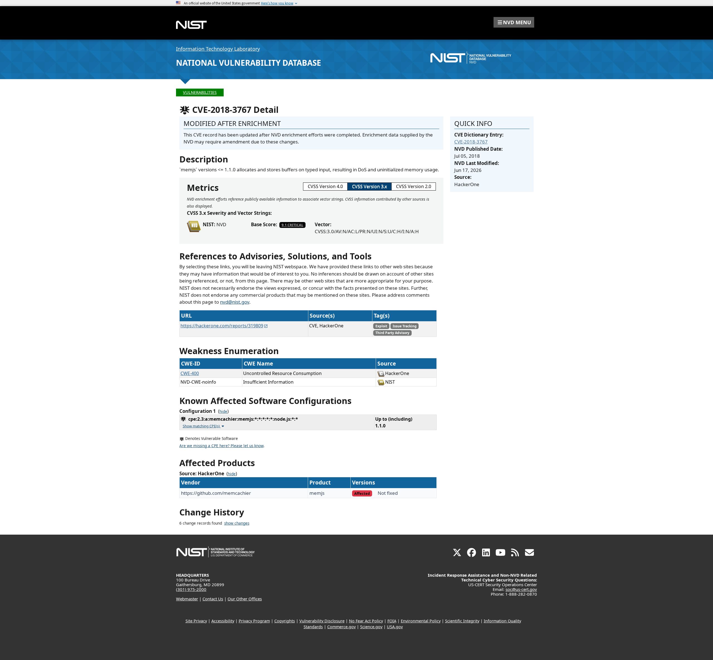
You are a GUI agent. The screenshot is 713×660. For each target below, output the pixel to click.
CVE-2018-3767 (471, 141)
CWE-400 (189, 373)
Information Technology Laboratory (218, 48)
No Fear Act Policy (366, 621)
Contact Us (212, 598)
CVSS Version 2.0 (413, 186)
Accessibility (222, 621)
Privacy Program (254, 621)
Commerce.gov (341, 626)
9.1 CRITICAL (292, 224)
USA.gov (395, 626)
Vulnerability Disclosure (322, 621)
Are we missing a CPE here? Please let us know (221, 445)
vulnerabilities (200, 92)
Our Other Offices (245, 598)
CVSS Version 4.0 (325, 186)
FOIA (391, 621)
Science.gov (371, 626)
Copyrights (284, 621)
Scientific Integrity (462, 621)
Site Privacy (196, 621)
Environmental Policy (421, 621)
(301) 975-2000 (191, 589)
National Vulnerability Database (248, 62)
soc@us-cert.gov (521, 589)
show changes (236, 523)
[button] (514, 22)
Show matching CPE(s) (202, 425)
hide (223, 411)
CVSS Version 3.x (369, 186)
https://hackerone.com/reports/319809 (221, 326)
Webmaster (187, 598)
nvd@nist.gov (234, 302)
